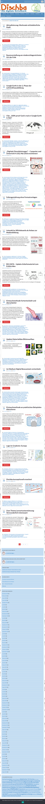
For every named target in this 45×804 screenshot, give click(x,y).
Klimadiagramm (15, 75)
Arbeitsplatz (6, 534)
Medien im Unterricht (22, 46)
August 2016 (4, 669)
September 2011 (5, 769)
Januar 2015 (4, 700)
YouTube (13, 146)
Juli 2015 (4, 689)
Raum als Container (13, 76)
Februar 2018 (4, 658)
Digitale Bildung (12, 180)
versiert (3, 79)
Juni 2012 (4, 756)
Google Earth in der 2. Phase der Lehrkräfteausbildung (18, 87)
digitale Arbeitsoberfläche (16, 535)
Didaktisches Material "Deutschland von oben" (11, 569)
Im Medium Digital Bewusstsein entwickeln (23, 369)
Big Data (10, 289)
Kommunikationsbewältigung (17, 536)
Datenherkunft (12, 392)
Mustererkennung (15, 144)
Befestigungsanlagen (14, 44)
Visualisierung (18, 224)
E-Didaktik (23, 256)
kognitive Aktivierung (12, 183)
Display (22, 535)
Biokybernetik (16, 177)
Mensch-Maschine (25, 329)
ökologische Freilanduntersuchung (19, 186)
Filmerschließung (26, 106)
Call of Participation (7, 256)
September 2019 (5, 631)
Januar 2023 (4, 598)
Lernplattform (16, 184)
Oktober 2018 (5, 649)
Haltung (20, 360)
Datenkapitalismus (17, 325)
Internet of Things (13, 328)
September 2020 (5, 615)
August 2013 (4, 729)
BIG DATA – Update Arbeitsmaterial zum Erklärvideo (22, 265)
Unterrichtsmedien (19, 145)
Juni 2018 (4, 653)
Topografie (10, 472)
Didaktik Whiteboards (22, 179)
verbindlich (26, 189)
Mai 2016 (4, 673)
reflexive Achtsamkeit (23, 187)
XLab (22, 191)
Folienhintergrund (19, 219)
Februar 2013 (4, 740)
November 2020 (5, 613)
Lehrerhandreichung (16, 291)
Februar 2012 (4, 760)
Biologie (5, 105)
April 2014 (4, 713)
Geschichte (18, 45)
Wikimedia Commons (6, 505)
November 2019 (5, 627)
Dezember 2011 (5, 765)
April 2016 (4, 676)
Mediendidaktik (5, 47)
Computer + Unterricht (18, 140)
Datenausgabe (18, 392)
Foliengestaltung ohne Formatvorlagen (21, 197)
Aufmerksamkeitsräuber (19, 534)
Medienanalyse (5, 143)
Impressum (3, 16)
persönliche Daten (13, 330)
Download (32, 13)
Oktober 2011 (5, 767)
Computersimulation (20, 178)
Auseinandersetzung (14, 358)
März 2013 (4, 738)
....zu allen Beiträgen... (10, 561)
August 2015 (4, 687)
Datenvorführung (12, 393)
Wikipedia (4, 50)
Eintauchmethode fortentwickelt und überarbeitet (21, 302)
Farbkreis (7, 219)
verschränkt (12, 190)
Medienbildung (22, 292)
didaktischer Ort (21, 44)
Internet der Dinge (5, 328)
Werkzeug (17, 13)
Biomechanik (25, 177)
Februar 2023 (4, 595)
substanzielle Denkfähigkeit (19, 78)
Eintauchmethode (5, 141)
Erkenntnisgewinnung (6, 45)
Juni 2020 (4, 618)
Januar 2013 (4, 742)
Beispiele (27, 13)
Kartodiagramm (25, 395)
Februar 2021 (4, 611)
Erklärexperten (13, 290)
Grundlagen (4, 220)
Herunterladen (5, 327)
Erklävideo (17, 181)
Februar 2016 (4, 680)
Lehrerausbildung (10, 184)
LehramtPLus (14, 257)
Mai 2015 (4, 693)
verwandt (24, 190)
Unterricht (22, 188)
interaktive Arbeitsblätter (7, 46)
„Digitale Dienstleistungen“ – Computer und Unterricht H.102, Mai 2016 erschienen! (23, 152)
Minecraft (11, 186)
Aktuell (10, 29)
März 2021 (4, 609)
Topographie (14, 472)
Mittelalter (4, 48)
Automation (6, 325)
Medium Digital (18, 108)
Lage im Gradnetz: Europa (16, 446)
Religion (9, 109)
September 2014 (5, 709)
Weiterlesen (6, 40)
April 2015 (4, 696)
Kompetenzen (15, 46)
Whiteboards (4, 259)
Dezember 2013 (5, 722)
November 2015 (5, 685)
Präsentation (21, 222)
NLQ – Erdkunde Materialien (7, 583)
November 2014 (5, 705)
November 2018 (5, 647)
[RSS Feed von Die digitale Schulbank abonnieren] (2, 1)
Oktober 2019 (5, 629)
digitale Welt (21, 105)
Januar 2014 (4, 720)
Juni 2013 (4, 731)
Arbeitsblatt (6, 289)
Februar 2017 (4, 664)
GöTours (8, 182)
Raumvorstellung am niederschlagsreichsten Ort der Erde (23, 56)
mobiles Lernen (20, 537)
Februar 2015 (4, 698)
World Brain (18, 191)
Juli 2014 (4, 711)
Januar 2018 (4, 660)
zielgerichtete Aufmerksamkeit (8, 192)
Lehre (18, 257)
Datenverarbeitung (24, 392)
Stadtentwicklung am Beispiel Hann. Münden (11, 571)
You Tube (13, 110)
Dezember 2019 (5, 624)
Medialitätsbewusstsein (6, 107)
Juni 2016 (4, 671)
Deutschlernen (11, 179)
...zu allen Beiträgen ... (10, 553)
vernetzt (26, 78)
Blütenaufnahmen (11, 359)
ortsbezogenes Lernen (14, 187)
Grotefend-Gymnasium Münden (8, 579)
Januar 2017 (4, 667)
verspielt (20, 190)
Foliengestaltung (12, 219)
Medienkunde (4, 293)
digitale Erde (16, 105)
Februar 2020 (4, 622)
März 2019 (4, 642)
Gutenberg (5, 29)
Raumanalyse (11, 77)
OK (22, 802)
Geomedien (4, 182)
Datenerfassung (5, 392)
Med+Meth (22, 13)
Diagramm (16, 179)
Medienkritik (23, 292)
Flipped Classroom (12, 181)
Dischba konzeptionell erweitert (19, 479)
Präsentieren (20, 48)
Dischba (25, 180)
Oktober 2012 (5, 749)
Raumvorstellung (23, 77)
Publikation (37, 13)
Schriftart (9, 223)
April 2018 (4, 656)
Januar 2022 (4, 600)
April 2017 (4, 662)
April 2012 (4, 758)
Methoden (23, 47)
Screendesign (4, 224)
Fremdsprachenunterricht (21, 181)
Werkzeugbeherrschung (23, 49)
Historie (4, 13)
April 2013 (4, 736)
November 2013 (5, 725)
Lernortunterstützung (6, 537)
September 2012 (5, 751)
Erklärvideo (19, 290)
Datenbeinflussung (24, 392)
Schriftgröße (19, 223)
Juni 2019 (4, 635)
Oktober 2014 (5, 707)
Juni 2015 (4, 691)
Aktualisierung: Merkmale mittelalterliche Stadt (23, 26)
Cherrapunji (12, 73)
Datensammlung (18, 392)
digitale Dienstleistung (19, 180)
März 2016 (4, 678)
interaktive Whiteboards (7, 257)
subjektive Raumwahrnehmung (8, 78)
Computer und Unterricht (11, 178)
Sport (8, 188)
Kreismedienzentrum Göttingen (8, 581)
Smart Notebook (25, 258)
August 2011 (4, 771)
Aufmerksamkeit (7, 44)
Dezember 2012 (5, 745)
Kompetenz (12, 13)
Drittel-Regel (21, 218)
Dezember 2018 (5, 644)
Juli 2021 (4, 604)
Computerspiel (5, 179)
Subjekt (15, 331)
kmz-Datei (14, 107)
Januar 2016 (4, 682)
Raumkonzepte (17, 77)
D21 (3, 535)
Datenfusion (11, 325)
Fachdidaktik (13, 45)
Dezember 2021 (5, 602)
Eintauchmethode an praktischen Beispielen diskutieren (23, 408)
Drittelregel (26, 218)
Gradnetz (20, 469)
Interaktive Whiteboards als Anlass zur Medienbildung (21, 231)
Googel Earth (4, 142)
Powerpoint (16, 222)
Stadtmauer (11, 49)
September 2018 (5, 651)
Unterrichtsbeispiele (12, 145)
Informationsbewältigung (7, 75)
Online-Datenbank (5, 187)
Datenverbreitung (5, 393)
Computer (4, 178)
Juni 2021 (4, 607)
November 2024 (5, 593)
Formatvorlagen (26, 219)
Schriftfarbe (14, 223)
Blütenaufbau (4, 359)
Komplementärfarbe (6, 221)
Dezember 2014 (5, 702)
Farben (3, 219)
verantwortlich (20, 189)
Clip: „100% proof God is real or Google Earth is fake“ (24, 117)
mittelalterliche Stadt (10, 48)
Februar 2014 (4, 718)
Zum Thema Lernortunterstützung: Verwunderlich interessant (20, 512)
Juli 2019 (4, 633)
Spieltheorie (4, 188)
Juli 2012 (4, 754)
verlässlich (4, 190)
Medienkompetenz (17, 47)
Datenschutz (8, 16)
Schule (23, 223)
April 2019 (4, 640)
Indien (27, 74)
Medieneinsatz (11, 47)
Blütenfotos (17, 359)
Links (42, 13)
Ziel (8, 13)
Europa (12, 469)
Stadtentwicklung (5, 49)
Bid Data (11, 177)
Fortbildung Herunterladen (21, 74)
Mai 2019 (4, 638)
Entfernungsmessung (19, 468)
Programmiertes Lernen (18, 362)
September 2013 (5, 727)
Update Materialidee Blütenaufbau (20, 339)
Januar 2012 (4, 763)
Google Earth (22, 45)
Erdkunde (27, 44)
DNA (28, 180)
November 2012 (5, 747)
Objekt (8, 330)
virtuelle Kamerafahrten (15, 109)
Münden (16, 48)
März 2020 (4, 620)
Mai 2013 (4, 734)
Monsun (21, 76)
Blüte (23, 358)
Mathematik (19, 107)
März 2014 (4, 716)
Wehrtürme (16, 49)
